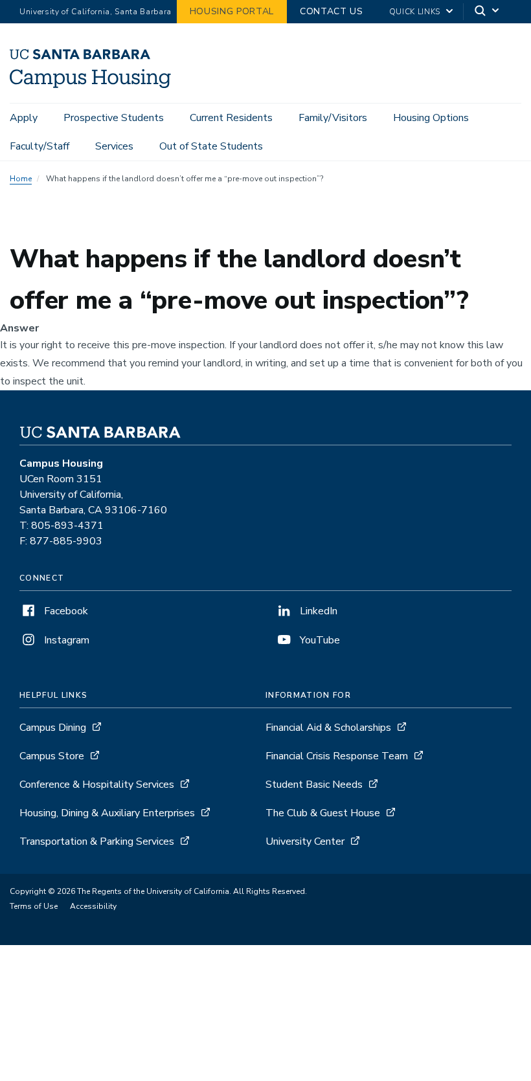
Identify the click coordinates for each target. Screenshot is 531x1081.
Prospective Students (113, 118)
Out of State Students (211, 146)
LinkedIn (317, 611)
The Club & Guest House (323, 813)
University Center (305, 841)
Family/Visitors (333, 118)
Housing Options (431, 118)
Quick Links (414, 11)
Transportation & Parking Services (96, 841)
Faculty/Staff (39, 146)
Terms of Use (34, 906)
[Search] (488, 12)
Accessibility (93, 906)
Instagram (65, 640)
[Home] (90, 85)
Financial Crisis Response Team (337, 756)
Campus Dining (52, 727)
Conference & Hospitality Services (96, 784)
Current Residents (231, 118)
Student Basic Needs (314, 784)
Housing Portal (232, 11)
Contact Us (331, 11)
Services (114, 146)
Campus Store (51, 756)
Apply (24, 118)
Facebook (64, 611)
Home (21, 178)
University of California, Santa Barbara (95, 11)
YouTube (318, 640)
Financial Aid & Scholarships (328, 727)
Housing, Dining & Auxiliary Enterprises (107, 813)
